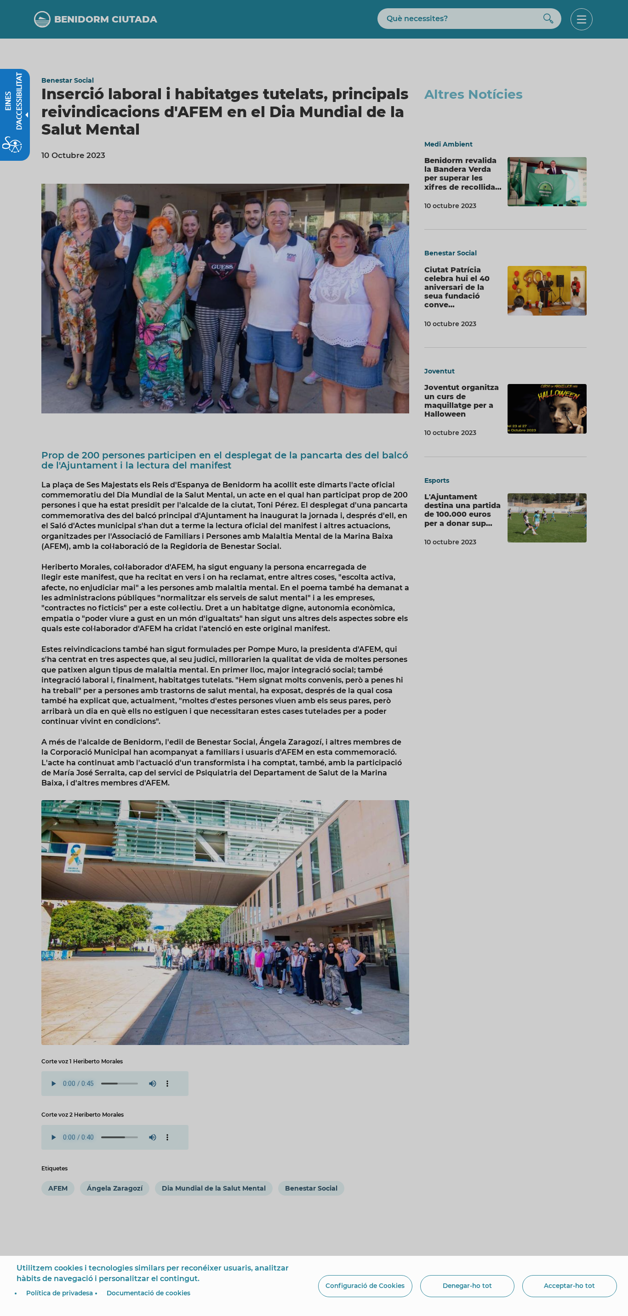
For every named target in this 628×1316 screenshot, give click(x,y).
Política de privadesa (59, 1293)
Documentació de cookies (148, 1293)
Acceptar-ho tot (569, 1285)
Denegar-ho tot (467, 1285)
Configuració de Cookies (365, 1285)
